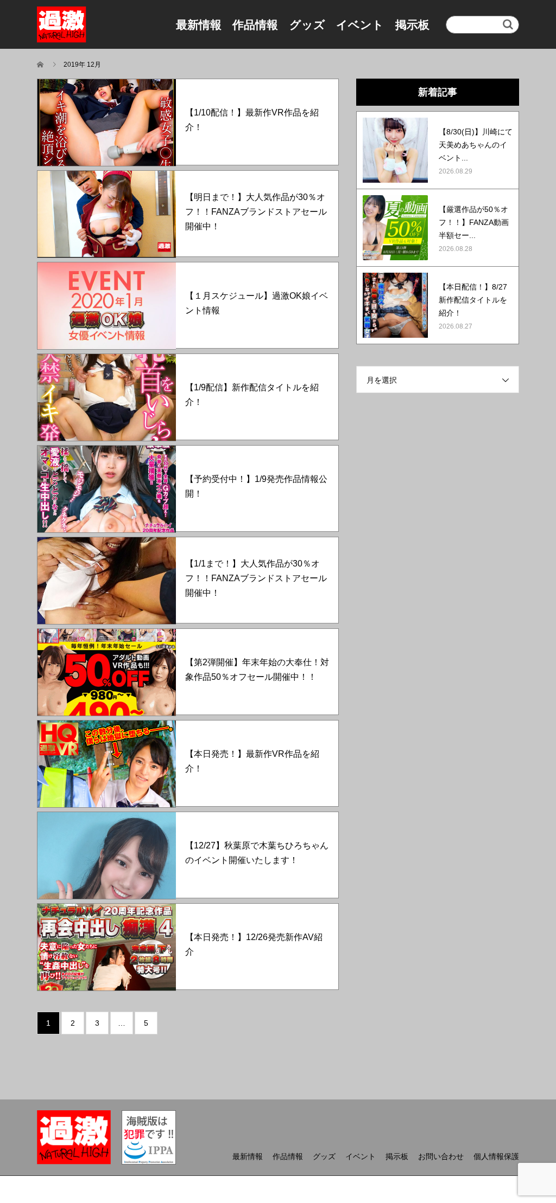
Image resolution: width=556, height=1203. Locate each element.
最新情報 (199, 24)
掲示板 (412, 24)
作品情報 (255, 24)
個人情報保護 (496, 1156)
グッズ (307, 24)
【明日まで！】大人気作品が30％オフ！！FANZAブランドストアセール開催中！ (256, 211)
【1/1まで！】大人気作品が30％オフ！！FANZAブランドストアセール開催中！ (256, 578)
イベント (360, 24)
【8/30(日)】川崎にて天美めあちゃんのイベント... (476, 144)
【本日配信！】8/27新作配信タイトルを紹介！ (473, 299)
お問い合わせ (441, 1156)
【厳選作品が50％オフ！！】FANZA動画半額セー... (474, 222)
